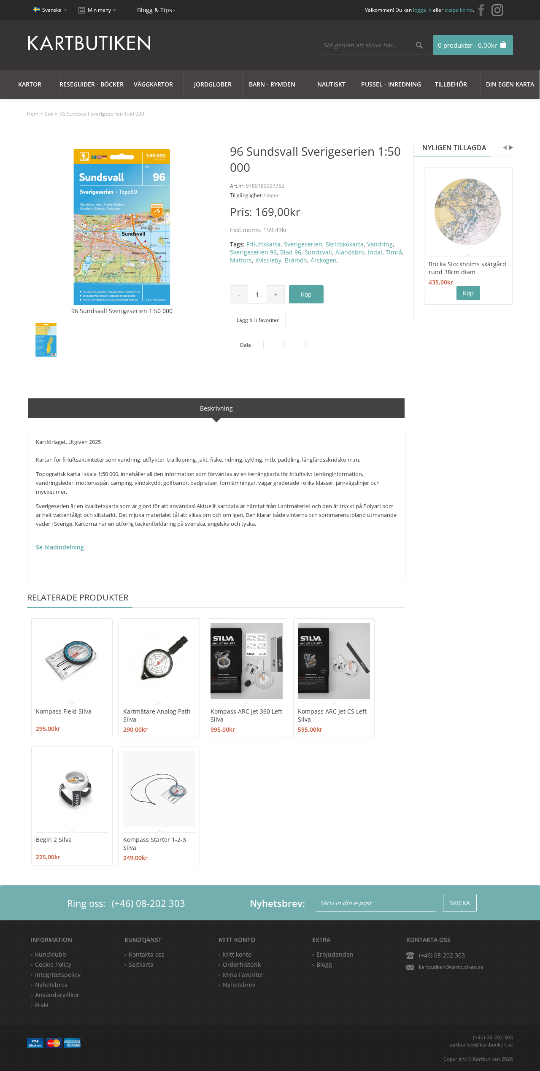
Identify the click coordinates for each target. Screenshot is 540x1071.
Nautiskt (331, 84)
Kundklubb (50, 954)
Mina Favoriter (243, 975)
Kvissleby (268, 260)
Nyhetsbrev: (277, 903)
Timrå (394, 252)
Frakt (42, 1005)
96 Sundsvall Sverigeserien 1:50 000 (101, 113)
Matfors (241, 260)
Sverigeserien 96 (253, 252)
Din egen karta (510, 84)
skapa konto (459, 10)
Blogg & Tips (154, 10)
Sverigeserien (303, 244)
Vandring (380, 244)
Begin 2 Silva (54, 840)
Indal (375, 252)
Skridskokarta (345, 244)
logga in (422, 10)
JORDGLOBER (213, 84)
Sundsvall (318, 252)
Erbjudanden (335, 954)
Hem (32, 113)
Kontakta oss (147, 954)
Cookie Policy (53, 964)
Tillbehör (451, 84)
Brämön (296, 260)
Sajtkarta (141, 964)
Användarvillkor (57, 995)
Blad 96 (290, 252)
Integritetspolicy (58, 975)
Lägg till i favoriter (258, 320)
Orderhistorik (242, 964)
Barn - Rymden (272, 84)
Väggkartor (153, 84)
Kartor (29, 84)
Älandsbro (349, 252)
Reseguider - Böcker (91, 84)
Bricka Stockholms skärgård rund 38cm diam (467, 268)
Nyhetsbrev (239, 985)
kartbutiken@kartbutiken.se (451, 967)
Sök (49, 113)
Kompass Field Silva (64, 711)
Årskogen (323, 260)
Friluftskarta (263, 244)
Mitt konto (237, 954)
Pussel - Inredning (391, 84)
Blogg (324, 964)
